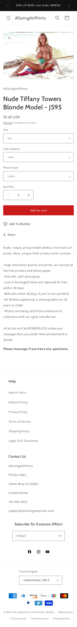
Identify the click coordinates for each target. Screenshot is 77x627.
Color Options (11, 149)
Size (5, 130)
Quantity (8, 186)
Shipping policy (61, 618)
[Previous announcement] (8, 5)
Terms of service (40, 618)
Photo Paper (10, 167)
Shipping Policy (19, 431)
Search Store (17, 392)
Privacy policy (19, 618)
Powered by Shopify (43, 611)
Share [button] (11, 234)
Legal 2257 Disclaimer (24, 441)
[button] (8, 18)
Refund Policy (18, 402)
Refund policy (65, 612)
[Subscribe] (60, 536)
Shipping (7, 122)
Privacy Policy (18, 412)
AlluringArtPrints (22, 611)
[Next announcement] (69, 5)
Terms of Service (20, 421)
